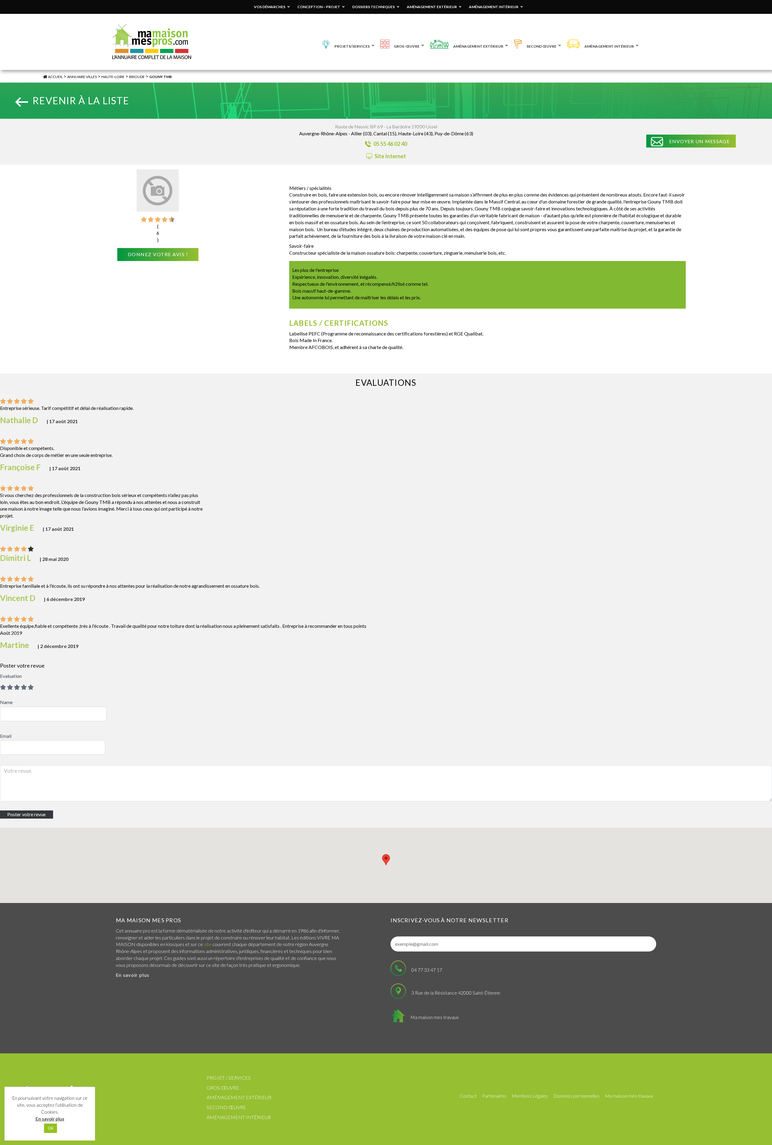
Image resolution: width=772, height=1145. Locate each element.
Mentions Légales (530, 1096)
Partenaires (494, 1096)
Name (6, 702)
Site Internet (390, 156)
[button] (386, 859)
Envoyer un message (699, 141)
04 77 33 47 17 (426, 970)
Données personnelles (576, 1096)
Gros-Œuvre (223, 1087)
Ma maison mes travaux (434, 1017)
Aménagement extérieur (239, 1097)
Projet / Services (229, 1078)
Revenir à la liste (81, 100)
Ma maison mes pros (148, 920)
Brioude (137, 76)
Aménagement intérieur (239, 1117)
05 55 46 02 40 (389, 143)
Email (5, 736)
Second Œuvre (226, 1107)
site (207, 944)
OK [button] (50, 1128)
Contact (468, 1096)
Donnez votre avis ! (158, 254)
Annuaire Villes (82, 76)
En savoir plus (132, 975)
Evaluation (11, 676)
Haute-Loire (113, 76)
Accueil (55, 76)
